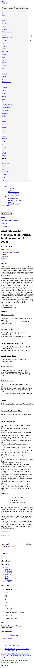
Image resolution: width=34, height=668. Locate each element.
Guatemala (4, 74)
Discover (8, 197)
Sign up (7, 226)
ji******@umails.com (11, 635)
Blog (13, 654)
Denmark (4, 138)
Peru (3, 71)
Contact (3, 657)
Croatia (4, 133)
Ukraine (4, 127)
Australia (4, 161)
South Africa (5, 171)
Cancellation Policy (27, 655)
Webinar (10, 190)
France (3, 84)
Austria (4, 96)
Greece (3, 102)
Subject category (13, 198)
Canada (4, 54)
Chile (3, 68)
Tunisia (4, 174)
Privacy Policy (5, 655)
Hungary (4, 121)
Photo (6, 578)
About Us (4, 654)
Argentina (4, 60)
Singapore (4, 40)
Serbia (3, 144)
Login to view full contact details (7, 638)
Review (9, 580)
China (3, 15)
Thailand (4, 43)
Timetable (10, 571)
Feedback (19, 654)
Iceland (4, 155)
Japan (3, 20)
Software (11, 188)
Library (10, 202)
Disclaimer (26, 654)
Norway (4, 150)
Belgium (4, 124)
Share (2, 259)
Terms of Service (15, 655)
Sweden (4, 116)
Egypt (3, 180)
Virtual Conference (13, 252)
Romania (4, 119)
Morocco (4, 177)
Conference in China (14, 200)
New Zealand (5, 163)
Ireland (3, 130)
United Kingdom (6, 82)
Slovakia (4, 147)
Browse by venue (13, 204)
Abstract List (8, 573)
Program (7, 569)
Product (7, 187)
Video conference (13, 192)
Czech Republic (6, 107)
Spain (3, 90)
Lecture (3, 217)
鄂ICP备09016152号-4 (8, 665)
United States (5, 51)
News (9, 654)
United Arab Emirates (7, 32)
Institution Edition (13, 195)
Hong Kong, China (7, 37)
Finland (4, 136)
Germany (4, 87)
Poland (3, 99)
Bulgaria (4, 153)
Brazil (3, 57)
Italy (3, 79)
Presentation (8, 574)
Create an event (6, 213)
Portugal (4, 93)
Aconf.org (19, 660)
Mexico (4, 62)
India (3, 18)
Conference (4, 223)
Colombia (4, 65)
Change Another (6, 546)
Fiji (3, 166)
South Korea (5, 23)
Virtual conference (13, 193)
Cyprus (3, 141)
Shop (6, 576)
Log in (3, 226)
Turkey (4, 46)
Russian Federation (7, 104)
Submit (14, 546)
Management (8, 581)
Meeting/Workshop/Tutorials (9, 220)
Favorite (3, 258)
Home (6, 567)
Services (7, 205)
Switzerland (5, 110)
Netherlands (5, 113)
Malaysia (4, 26)
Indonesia (4, 35)
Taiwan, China (5, 29)
